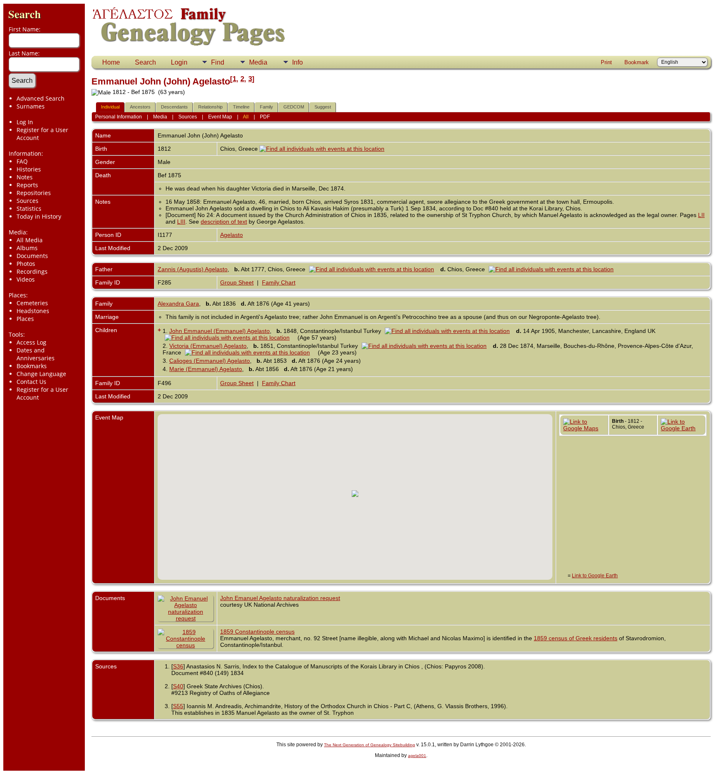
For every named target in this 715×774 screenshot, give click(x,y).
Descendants (174, 106)
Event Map (220, 117)
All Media (30, 240)
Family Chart (278, 282)
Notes (25, 177)
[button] (355, 493)
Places (25, 319)
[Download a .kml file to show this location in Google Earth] (681, 428)
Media (258, 62)
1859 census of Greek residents (575, 638)
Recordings (32, 271)
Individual (110, 106)
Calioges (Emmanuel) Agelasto (209, 360)
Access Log (31, 342)
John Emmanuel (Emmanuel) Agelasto (219, 331)
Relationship (210, 106)
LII (701, 215)
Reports (27, 185)
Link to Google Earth (595, 576)
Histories (29, 169)
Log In (25, 122)
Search (24, 14)
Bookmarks (32, 366)
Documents (32, 256)
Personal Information (118, 117)
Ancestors (140, 106)
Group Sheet (237, 282)
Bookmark (636, 62)
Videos (26, 279)
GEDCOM (293, 106)
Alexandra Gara (178, 303)
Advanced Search (41, 98)
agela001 (417, 755)
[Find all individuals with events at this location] (321, 148)
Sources (27, 201)
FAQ (22, 161)
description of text (224, 221)
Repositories (34, 193)
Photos (26, 264)
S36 (178, 666)
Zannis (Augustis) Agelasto (193, 269)
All (246, 117)
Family (266, 106)
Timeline (241, 106)
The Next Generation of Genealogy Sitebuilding (369, 745)
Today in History (39, 216)
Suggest (322, 106)
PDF (265, 117)
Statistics (29, 208)
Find (217, 62)
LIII (181, 221)
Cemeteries (32, 303)
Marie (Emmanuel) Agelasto (205, 369)
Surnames (31, 106)
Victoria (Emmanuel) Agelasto (208, 345)
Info (297, 62)
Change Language (41, 374)
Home (111, 62)
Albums (27, 248)
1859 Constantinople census (257, 631)
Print (606, 62)
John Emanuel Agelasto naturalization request (280, 598)
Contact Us (31, 382)
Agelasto (231, 234)
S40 (178, 686)
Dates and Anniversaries (36, 354)
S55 (178, 706)
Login (179, 62)
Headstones (33, 311)
